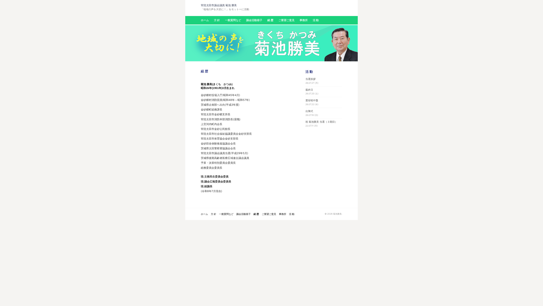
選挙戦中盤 (311, 100)
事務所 (304, 20)
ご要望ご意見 (286, 20)
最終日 (309, 89)
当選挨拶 (310, 78)
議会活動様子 (254, 20)
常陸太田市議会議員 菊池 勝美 (219, 5)
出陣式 (309, 111)
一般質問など (233, 20)
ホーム (205, 20)
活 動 (316, 20)
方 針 (217, 20)
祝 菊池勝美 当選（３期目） (321, 121)
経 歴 (270, 20)
